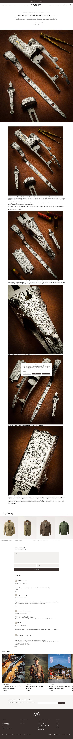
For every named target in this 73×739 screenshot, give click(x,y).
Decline (36, 373)
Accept (46, 373)
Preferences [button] (24, 371)
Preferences (27, 373)
